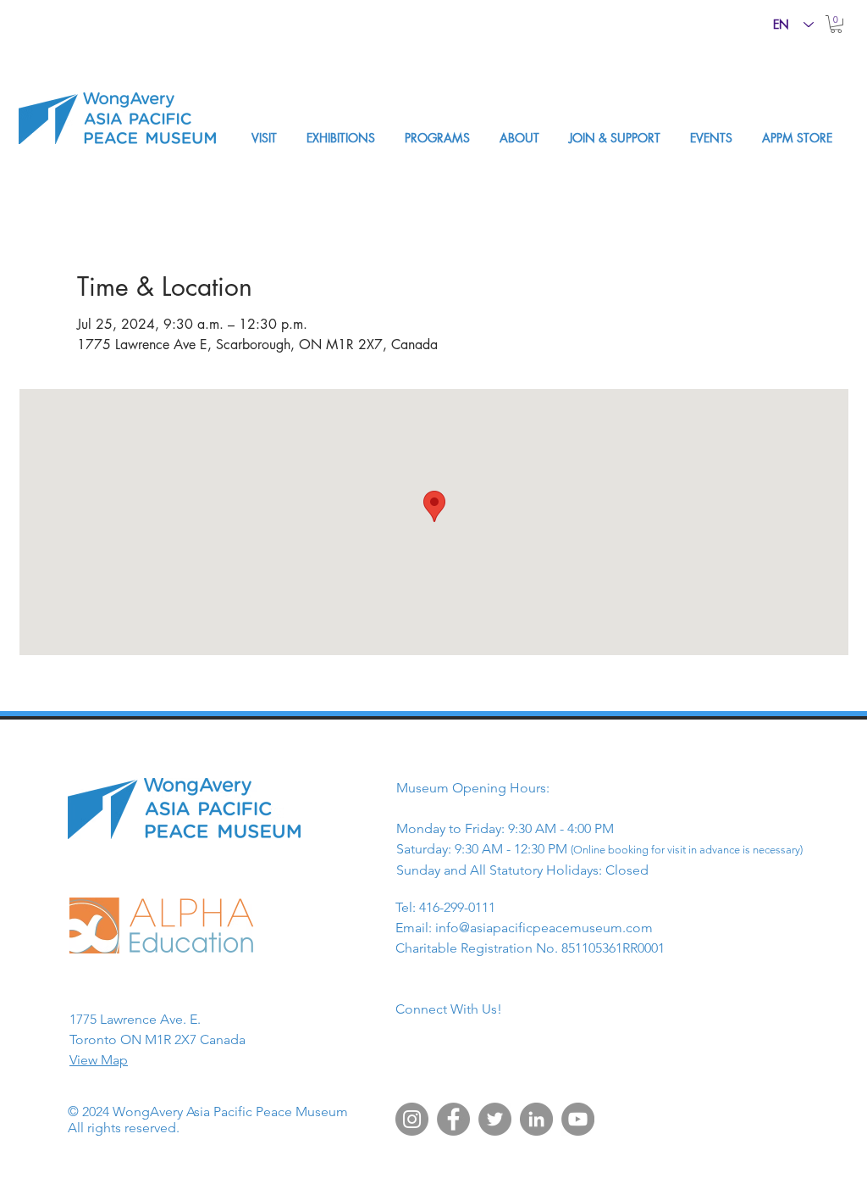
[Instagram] (411, 1119)
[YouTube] (577, 1119)
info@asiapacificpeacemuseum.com (544, 928)
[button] (836, 24)
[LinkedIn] (536, 1119)
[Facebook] (453, 1119)
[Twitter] (494, 1119)
